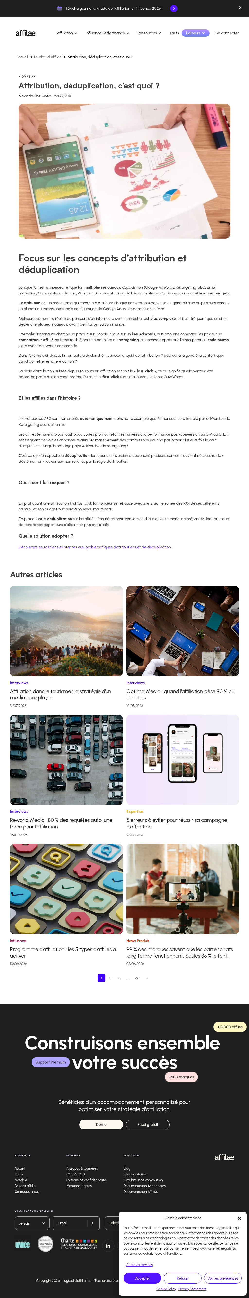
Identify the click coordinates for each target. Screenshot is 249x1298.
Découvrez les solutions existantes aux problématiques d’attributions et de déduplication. (95, 547)
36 (137, 978)
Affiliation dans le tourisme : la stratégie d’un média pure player (60, 694)
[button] (239, 1218)
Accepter (142, 1278)
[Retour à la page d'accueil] (224, 1157)
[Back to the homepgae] (26, 33)
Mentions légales (79, 1186)
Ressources (147, 33)
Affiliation (65, 33)
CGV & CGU (75, 1174)
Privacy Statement (192, 1289)
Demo (101, 1124)
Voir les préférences (222, 1278)
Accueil (22, 57)
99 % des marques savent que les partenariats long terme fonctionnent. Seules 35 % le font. (179, 952)
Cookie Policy (166, 1289)
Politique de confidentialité (86, 1180)
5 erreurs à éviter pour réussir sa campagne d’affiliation (176, 823)
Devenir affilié (25, 1186)
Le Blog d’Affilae (48, 57)
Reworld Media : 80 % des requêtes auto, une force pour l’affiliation (61, 823)
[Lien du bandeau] (174, 8)
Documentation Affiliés (141, 1192)
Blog (127, 1168)
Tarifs (174, 33)
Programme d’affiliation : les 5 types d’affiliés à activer (63, 952)
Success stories (135, 1174)
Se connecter (227, 33)
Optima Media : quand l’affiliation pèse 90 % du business (180, 694)
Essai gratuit (147, 1124)
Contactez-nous (27, 1192)
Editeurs (193, 33)
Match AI (21, 1180)
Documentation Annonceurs (145, 1186)
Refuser (183, 1278)
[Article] (66, 630)
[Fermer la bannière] (240, 8)
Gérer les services (139, 1265)
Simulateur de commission (143, 1180)
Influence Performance (105, 33)
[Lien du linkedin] (108, 1246)
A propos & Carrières (82, 1168)
